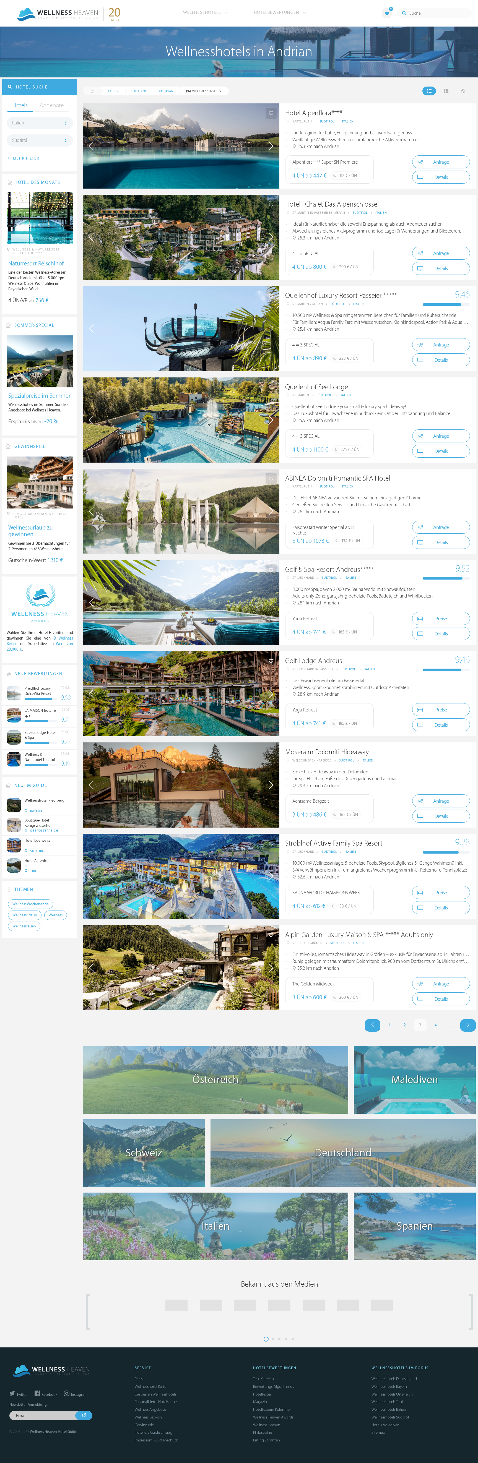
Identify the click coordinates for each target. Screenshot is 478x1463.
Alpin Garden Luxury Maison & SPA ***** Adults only (359, 935)
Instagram (78, 1394)
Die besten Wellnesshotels (155, 1394)
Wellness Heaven (266, 1425)
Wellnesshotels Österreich (392, 1394)
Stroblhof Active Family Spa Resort (334, 843)
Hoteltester (262, 1394)
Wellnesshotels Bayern (389, 1386)
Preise (441, 619)
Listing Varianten (266, 1440)
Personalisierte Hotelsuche (156, 1401)
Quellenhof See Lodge (316, 387)
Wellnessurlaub (24, 915)
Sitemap (378, 1432)
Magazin (260, 1401)
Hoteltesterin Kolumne (271, 1409)
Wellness (56, 915)
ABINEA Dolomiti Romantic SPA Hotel (337, 478)
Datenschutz (167, 1440)
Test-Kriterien (263, 1378)
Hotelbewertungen (277, 12)
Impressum (143, 1440)
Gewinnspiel (145, 1425)
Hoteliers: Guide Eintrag (153, 1432)
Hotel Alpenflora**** (313, 113)
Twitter (22, 1394)
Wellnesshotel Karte (150, 1386)
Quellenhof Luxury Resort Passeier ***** (341, 296)
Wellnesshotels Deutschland (394, 1378)
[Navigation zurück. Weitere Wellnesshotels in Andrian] (372, 1025)
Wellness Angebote (150, 1409)
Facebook (49, 1394)
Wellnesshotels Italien (389, 1409)
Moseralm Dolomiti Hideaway (327, 752)
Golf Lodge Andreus (313, 661)
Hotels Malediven (385, 1425)
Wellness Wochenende (30, 904)
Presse (139, 1378)
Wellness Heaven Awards (273, 1417)
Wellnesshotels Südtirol (390, 1417)
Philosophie (262, 1432)
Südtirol (327, 121)
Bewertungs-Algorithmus (273, 1386)
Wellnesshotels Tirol (387, 1401)
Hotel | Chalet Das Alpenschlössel (332, 204)
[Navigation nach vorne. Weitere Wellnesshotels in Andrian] (468, 1025)
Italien (348, 121)
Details (441, 177)
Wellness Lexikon (148, 1417)
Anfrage (441, 162)
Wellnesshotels (202, 12)
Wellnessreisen (24, 926)
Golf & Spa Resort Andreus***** (329, 570)
